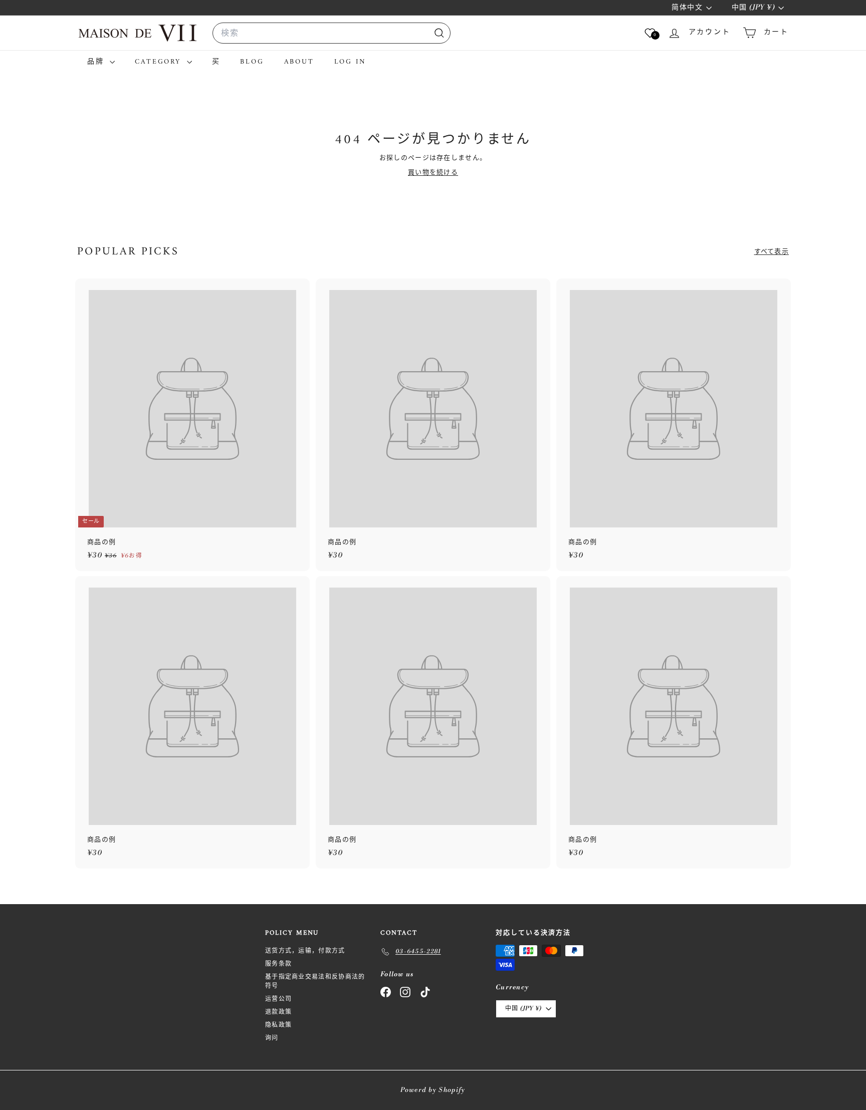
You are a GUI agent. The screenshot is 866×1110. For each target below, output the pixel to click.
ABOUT (299, 62)
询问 (272, 1038)
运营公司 (278, 999)
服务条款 (278, 964)
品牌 (97, 62)
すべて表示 (771, 251)
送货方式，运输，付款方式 (305, 951)
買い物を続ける (433, 172)
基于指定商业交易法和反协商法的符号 (315, 981)
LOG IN (350, 62)
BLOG (252, 62)
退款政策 (278, 1012)
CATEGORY (159, 62)
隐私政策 (278, 1025)
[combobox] (331, 33)
